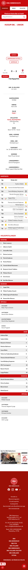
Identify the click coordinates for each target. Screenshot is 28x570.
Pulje (14, 111)
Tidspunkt (14, 147)
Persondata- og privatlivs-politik (14, 560)
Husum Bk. (5, 72)
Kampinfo (14, 55)
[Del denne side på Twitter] (4, 564)
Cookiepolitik (14, 504)
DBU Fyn (14, 543)
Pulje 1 (14, 113)
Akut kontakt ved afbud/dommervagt (14, 506)
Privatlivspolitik (14, 501)
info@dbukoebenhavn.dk (15, 526)
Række (14, 105)
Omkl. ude (14, 141)
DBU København (14, 548)
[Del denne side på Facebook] (1, 564)
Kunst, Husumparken (14, 119)
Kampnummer (14, 98)
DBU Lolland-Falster (14, 550)
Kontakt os (14, 496)
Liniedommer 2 (14, 167)
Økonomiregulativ (14, 499)
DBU (14, 538)
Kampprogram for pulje (14, 58)
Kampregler (14, 62)
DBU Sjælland (14, 553)
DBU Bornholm (14, 541)
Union (22, 72)
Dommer (14, 154)
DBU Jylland (14, 546)
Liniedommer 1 (14, 160)
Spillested (14, 118)
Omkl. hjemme (14, 134)
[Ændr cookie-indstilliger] (2, 567)
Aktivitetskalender (14, 508)
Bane (14, 128)
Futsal (14, 555)
